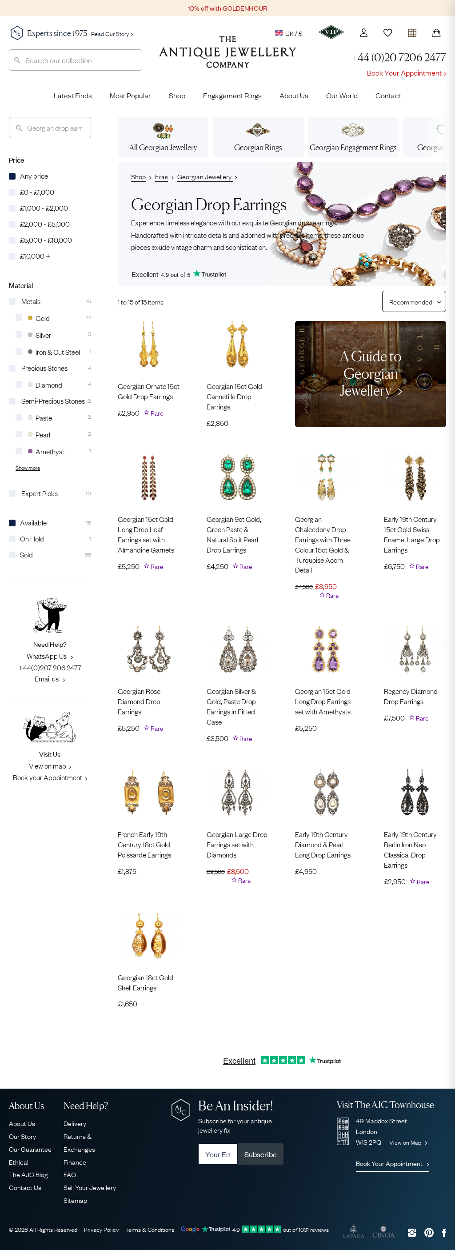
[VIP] (331, 32)
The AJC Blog (28, 1174)
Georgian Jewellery (205, 176)
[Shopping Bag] (436, 33)
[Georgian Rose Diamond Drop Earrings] (149, 649)
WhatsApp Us (47, 656)
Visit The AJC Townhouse (385, 1104)
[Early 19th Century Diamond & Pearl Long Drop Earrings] (326, 792)
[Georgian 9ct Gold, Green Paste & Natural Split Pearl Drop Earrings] (238, 477)
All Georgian (163, 147)
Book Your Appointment (404, 72)
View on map (47, 765)
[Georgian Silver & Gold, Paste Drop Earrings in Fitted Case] (238, 649)
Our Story (22, 1136)
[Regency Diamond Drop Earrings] (415, 649)
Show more (28, 468)
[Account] (363, 32)
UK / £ (294, 33)
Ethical (18, 1161)
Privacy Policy (101, 1229)
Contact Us (25, 1187)
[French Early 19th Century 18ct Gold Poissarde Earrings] (149, 792)
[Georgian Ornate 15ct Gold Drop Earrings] (149, 344)
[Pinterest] (429, 1232)
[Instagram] (412, 1232)
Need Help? (86, 1105)
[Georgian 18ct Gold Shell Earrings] (149, 935)
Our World (342, 95)
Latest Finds (73, 95)
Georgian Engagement (353, 147)
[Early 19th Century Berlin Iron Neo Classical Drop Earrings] (415, 792)
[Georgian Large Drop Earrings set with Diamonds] (238, 792)
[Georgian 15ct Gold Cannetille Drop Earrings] (238, 344)
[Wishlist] (387, 33)
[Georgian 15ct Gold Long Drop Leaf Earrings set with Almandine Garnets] (149, 477)
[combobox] (75, 60)
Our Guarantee (30, 1149)
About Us (293, 95)
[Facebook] (444, 1232)
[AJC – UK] (227, 58)
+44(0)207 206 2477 (49, 667)
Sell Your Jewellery (90, 1187)
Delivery (75, 1123)
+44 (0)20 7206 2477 (399, 57)
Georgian (258, 147)
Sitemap (75, 1200)
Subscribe (260, 1154)
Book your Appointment (47, 777)
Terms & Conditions (149, 1229)
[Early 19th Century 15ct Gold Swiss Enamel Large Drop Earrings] (415, 477)
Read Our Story (110, 33)
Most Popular (130, 95)
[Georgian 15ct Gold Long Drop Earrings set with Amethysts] (326, 649)
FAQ (70, 1174)
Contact (388, 95)
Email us (47, 678)
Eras (161, 176)
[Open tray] (412, 31)
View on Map (406, 1142)
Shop (177, 95)
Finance (75, 1161)
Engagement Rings (232, 95)
